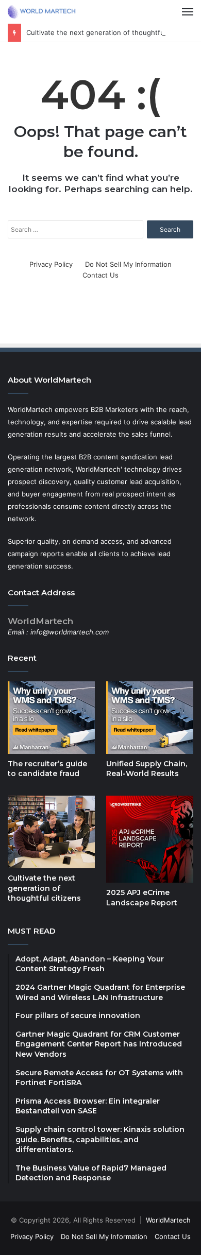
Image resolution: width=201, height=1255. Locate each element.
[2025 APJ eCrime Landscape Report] (149, 839)
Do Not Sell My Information (128, 264)
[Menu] (187, 12)
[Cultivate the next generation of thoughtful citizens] (51, 832)
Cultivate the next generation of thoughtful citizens (109, 32)
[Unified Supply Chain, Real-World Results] (149, 717)
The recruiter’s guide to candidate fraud (47, 769)
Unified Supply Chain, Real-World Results (146, 769)
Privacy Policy (51, 264)
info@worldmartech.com (69, 632)
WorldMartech (168, 1220)
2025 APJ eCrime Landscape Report (141, 897)
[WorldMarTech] (44, 12)
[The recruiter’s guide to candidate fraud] (51, 717)
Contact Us (100, 275)
